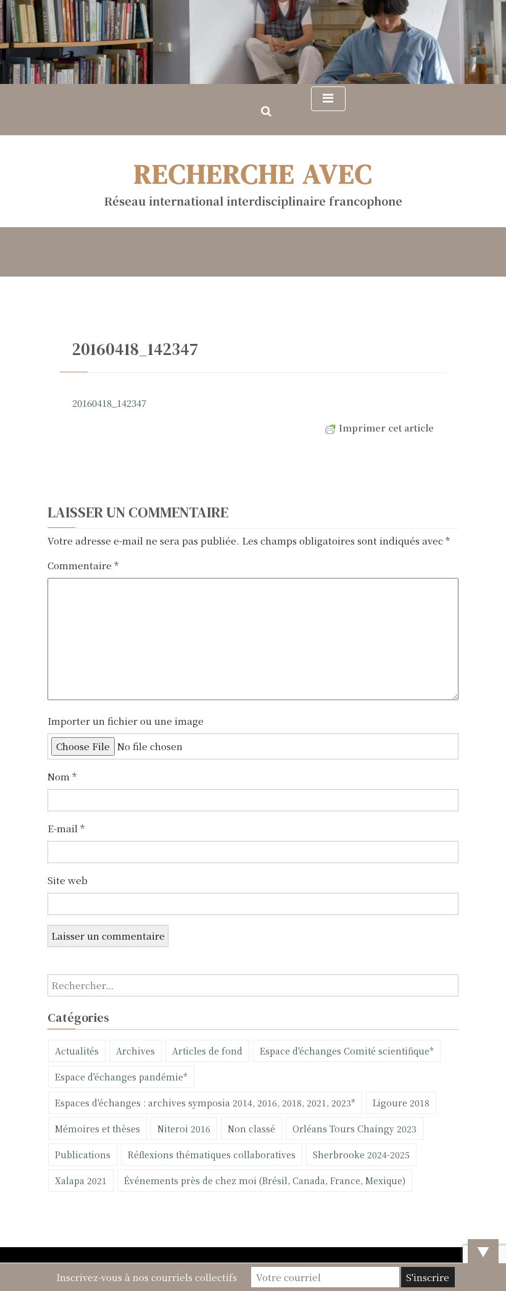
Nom (62, 776)
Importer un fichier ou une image (126, 720)
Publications (82, 1154)
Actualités (77, 1051)
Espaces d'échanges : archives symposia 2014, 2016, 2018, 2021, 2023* (205, 1103)
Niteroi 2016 (183, 1128)
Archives (135, 1051)
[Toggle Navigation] (328, 98)
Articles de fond (207, 1051)
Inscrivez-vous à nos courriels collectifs (146, 1277)
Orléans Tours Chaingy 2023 (354, 1128)
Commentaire (83, 565)
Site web (68, 880)
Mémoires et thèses (97, 1128)
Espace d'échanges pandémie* (121, 1077)
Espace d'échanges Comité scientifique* (347, 1051)
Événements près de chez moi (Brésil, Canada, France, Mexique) (264, 1180)
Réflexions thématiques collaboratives (212, 1154)
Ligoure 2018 (401, 1103)
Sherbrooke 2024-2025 (361, 1154)
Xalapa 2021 (81, 1180)
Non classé (251, 1128)
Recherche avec (253, 173)
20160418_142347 (109, 402)
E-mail (66, 828)
